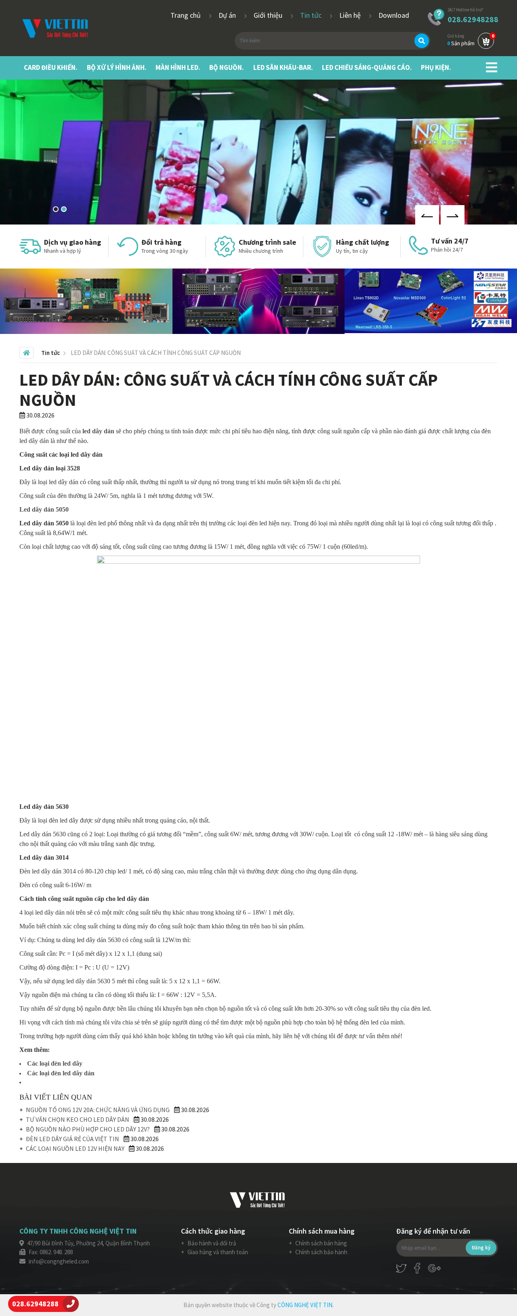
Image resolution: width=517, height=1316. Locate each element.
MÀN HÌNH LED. (178, 67)
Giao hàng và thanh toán (217, 1252)
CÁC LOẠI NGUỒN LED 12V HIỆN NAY (75, 1148)
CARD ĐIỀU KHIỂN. (51, 67)
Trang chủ (186, 15)
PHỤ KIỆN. (436, 67)
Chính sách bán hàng (320, 1243)
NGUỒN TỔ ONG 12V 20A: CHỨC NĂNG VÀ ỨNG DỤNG (98, 1110)
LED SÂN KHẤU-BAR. (283, 67)
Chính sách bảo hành (320, 1252)
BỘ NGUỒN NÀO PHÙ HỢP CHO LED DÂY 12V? (88, 1129)
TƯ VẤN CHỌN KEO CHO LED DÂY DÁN (77, 1119)
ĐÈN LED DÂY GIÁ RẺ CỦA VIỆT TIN (72, 1139)
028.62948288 (473, 19)
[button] (56, 209)
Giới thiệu (269, 15)
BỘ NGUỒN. (226, 67)
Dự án (228, 15)
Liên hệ (350, 15)
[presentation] (427, 215)
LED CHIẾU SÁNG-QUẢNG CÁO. (367, 67)
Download (393, 15)
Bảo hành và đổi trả (211, 1243)
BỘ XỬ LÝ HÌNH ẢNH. (117, 67)
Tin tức (311, 15)
